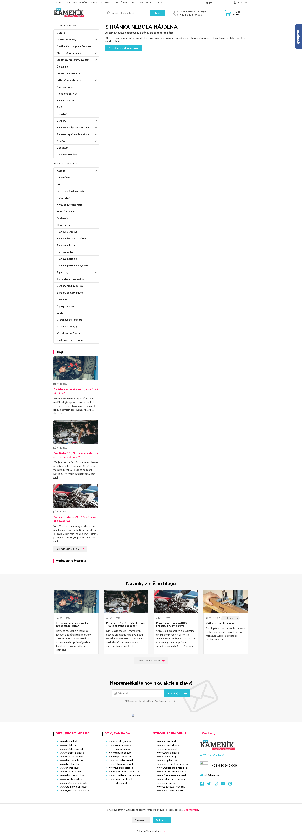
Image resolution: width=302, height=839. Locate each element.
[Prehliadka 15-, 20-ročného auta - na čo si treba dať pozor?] (75, 433)
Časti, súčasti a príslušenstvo (74, 46)
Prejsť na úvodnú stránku (124, 48)
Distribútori (63, 177)
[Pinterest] (230, 784)
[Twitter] (210, 784)
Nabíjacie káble (65, 87)
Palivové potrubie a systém (72, 265)
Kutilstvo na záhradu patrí (221, 623)
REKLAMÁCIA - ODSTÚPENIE (113, 2)
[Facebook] (203, 784)
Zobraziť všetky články (68, 548)
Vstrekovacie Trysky (68, 333)
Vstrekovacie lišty (67, 326)
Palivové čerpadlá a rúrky (71, 238)
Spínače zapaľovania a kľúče (73, 134)
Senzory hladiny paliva (70, 286)
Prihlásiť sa (175, 693)
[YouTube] (224, 784)
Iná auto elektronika (68, 73)
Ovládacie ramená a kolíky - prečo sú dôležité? (75, 391)
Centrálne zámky (66, 39)
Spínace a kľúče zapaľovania (73, 127)
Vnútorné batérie (67, 154)
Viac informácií (191, 809)
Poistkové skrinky (67, 93)
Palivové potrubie (67, 252)
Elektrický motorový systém (73, 60)
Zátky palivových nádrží (70, 340)
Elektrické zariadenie (69, 53)
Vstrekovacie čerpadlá (69, 319)
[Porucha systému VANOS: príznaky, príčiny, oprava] (75, 496)
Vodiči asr (62, 148)
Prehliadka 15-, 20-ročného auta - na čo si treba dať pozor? (75, 455)
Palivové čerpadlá (67, 231)
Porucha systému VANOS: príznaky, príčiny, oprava (74, 519)
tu (164, 831)
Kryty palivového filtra (70, 204)
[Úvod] (77, 13)
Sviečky (61, 141)
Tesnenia (62, 299)
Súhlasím (161, 820)
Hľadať (157, 13)
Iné (58, 184)
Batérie (61, 32)
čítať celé (58, 413)
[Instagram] (217, 784)
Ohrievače (62, 218)
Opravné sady (65, 225)
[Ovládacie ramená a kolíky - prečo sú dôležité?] (75, 369)
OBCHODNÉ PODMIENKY (85, 2)
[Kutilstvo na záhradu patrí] (225, 601)
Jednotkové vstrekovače (71, 191)
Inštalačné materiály (69, 80)
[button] (124, 789)
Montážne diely (66, 211)
